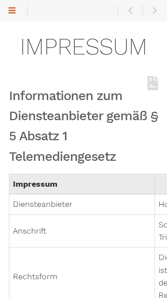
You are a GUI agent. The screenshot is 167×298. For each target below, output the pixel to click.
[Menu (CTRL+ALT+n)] (12, 11)
